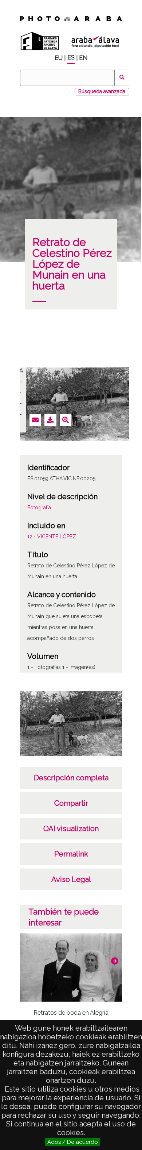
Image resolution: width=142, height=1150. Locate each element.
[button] (114, 961)
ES (71, 57)
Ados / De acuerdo (72, 1142)
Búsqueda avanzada (101, 91)
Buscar (121, 78)
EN (83, 57)
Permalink (71, 854)
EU (59, 57)
